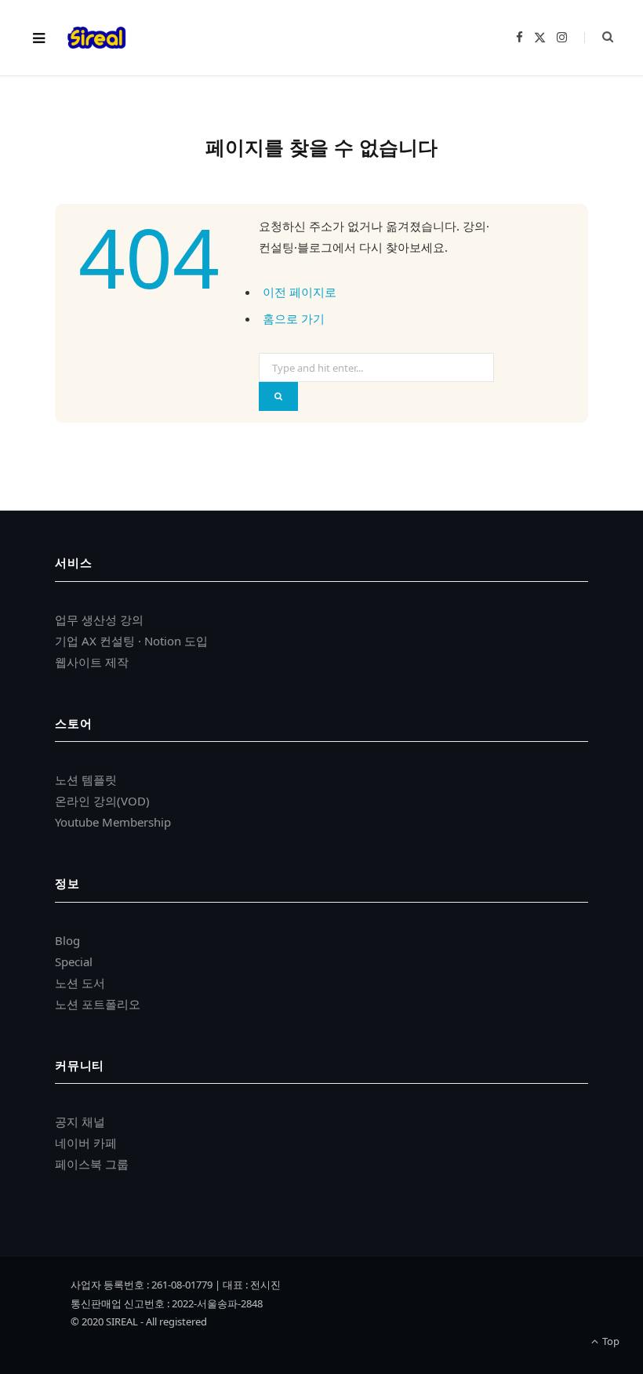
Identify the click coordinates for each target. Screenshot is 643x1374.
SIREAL (122, 1321)
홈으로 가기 (294, 318)
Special (74, 961)
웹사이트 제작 (92, 662)
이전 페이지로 (299, 292)
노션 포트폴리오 (97, 1004)
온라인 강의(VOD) (102, 801)
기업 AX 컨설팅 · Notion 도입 (131, 641)
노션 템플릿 (86, 779)
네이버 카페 (86, 1142)
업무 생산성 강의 (99, 619)
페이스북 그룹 (92, 1164)
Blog (67, 940)
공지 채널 (80, 1121)
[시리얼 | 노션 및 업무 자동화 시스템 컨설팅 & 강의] (96, 37)
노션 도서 (80, 983)
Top (609, 1341)
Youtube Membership (113, 822)
